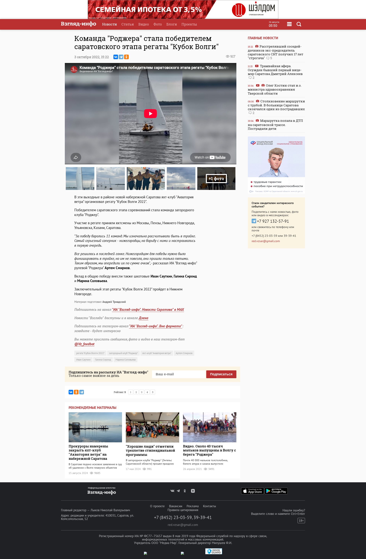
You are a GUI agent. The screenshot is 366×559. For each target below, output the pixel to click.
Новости (109, 24)
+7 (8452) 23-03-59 (264, 236)
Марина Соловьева (126, 359)
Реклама (193, 506)
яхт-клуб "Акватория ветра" (156, 353)
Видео (143, 24)
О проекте (157, 506)
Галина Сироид (103, 359)
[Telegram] (121, 57)
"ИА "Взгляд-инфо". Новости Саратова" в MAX (148, 309)
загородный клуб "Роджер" (123, 353)
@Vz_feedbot (84, 344)
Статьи (127, 24)
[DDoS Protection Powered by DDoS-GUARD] (213, 553)
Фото (157, 24)
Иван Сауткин (83, 359)
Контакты (209, 506)
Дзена (143, 318)
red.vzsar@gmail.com (266, 241)
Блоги (171, 24)
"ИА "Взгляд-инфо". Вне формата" (155, 326)
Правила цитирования (183, 510)
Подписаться (221, 374)
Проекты (189, 24)
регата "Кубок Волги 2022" (90, 353)
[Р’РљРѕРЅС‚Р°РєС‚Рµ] (115, 57)
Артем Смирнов (184, 353)
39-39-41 (290, 236)
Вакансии (175, 506)
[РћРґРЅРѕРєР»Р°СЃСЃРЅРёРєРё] (126, 57)
